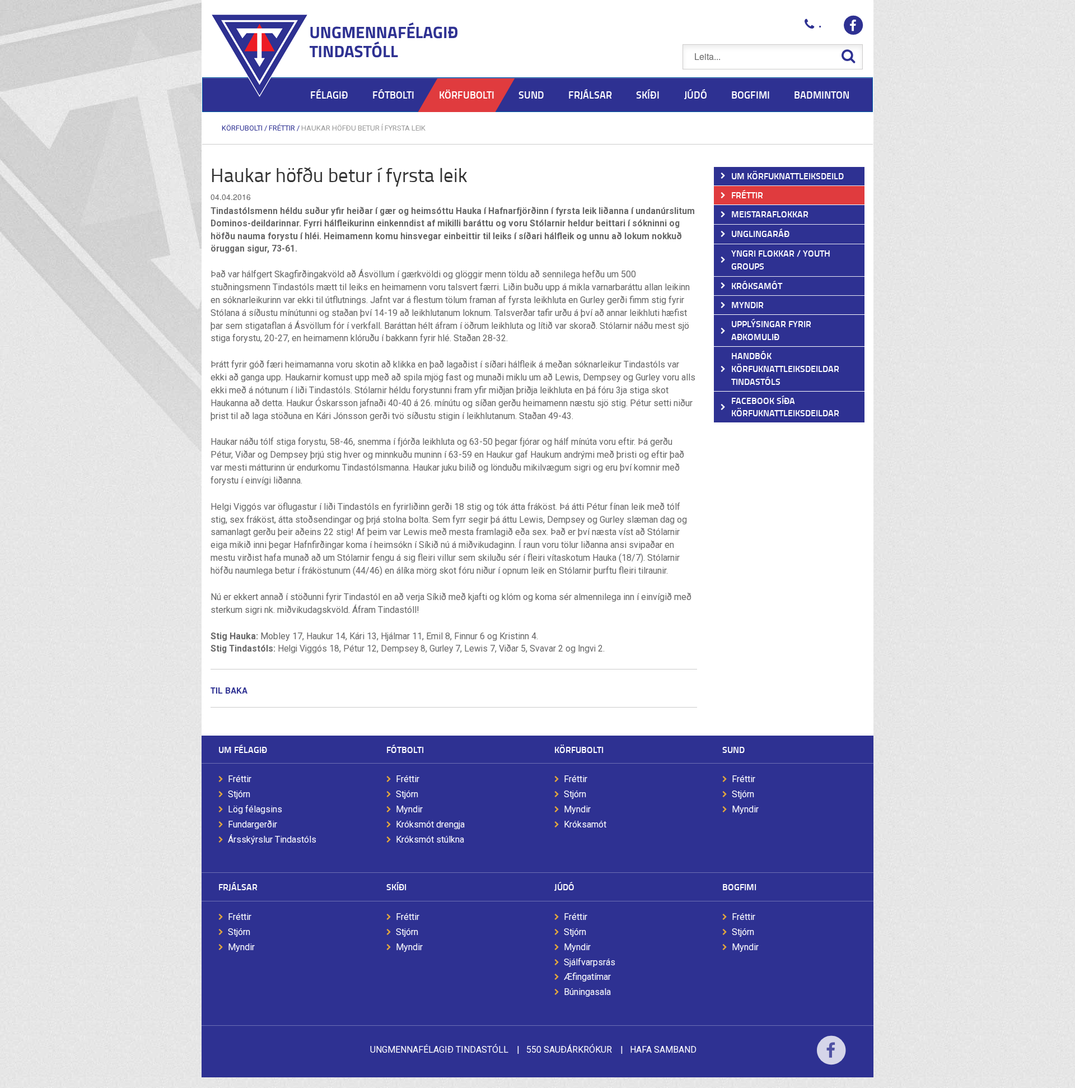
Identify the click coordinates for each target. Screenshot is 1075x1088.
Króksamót (585, 824)
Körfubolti (242, 128)
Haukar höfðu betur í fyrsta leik (363, 128)
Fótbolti (405, 749)
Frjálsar (238, 886)
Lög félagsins (255, 809)
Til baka (229, 690)
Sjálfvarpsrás (589, 962)
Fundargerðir (252, 824)
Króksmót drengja (430, 824)
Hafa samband (663, 1049)
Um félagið (242, 749)
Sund (733, 749)
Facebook (831, 1057)
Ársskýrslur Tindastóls (272, 839)
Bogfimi (739, 886)
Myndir (409, 809)
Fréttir (282, 128)
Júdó (564, 886)
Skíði (396, 886)
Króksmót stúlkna (430, 839)
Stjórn (239, 794)
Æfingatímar (587, 976)
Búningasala (587, 992)
